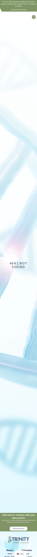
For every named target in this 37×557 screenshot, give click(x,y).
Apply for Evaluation (19, 10)
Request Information (18, 528)
